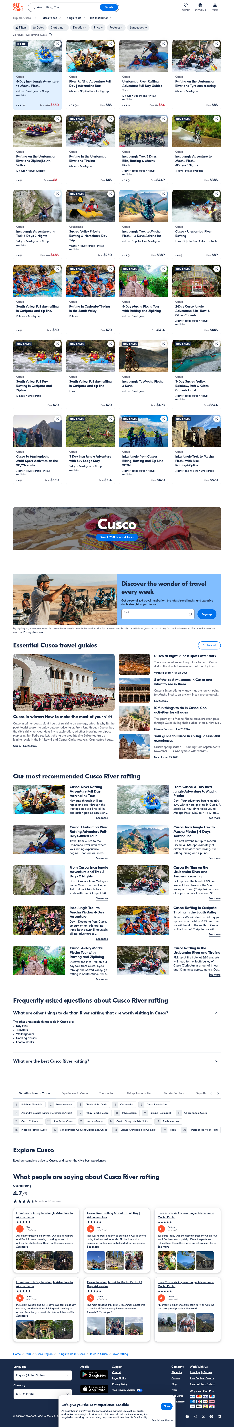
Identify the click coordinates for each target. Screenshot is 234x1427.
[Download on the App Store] (94, 1389)
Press (174, 1390)
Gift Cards (177, 1395)
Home (17, 1354)
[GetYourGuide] (18, 7)
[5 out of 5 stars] (46, 1222)
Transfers (22, 1030)
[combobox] (64, 7)
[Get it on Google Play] (94, 1375)
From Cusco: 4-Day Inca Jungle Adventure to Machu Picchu (44, 1215)
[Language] (200, 5)
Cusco (53, 1160)
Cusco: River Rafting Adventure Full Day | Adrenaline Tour (113, 1215)
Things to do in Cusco (71, 1354)
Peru (28, 1354)
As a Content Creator (202, 1378)
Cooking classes (26, 1038)
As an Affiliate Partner (202, 1384)
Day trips (22, 1026)
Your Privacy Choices (124, 1390)
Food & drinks (25, 1042)
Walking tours (25, 1034)
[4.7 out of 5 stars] (24, 1201)
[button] (37, 75)
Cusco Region (44, 1354)
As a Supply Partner (201, 1372)
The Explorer (178, 1401)
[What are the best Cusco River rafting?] (217, 1061)
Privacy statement (33, 632)
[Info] (50, 35)
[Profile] (215, 5)
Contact (116, 1372)
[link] (37, 75)
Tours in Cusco (99, 1354)
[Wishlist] (186, 5)
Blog (174, 1384)
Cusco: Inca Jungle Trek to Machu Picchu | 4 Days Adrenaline (114, 1284)
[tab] (34, 1093)
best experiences (95, 1160)
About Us (176, 1372)
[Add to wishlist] (57, 44)
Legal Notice (119, 1378)
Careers (175, 1378)
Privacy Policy (119, 1384)
